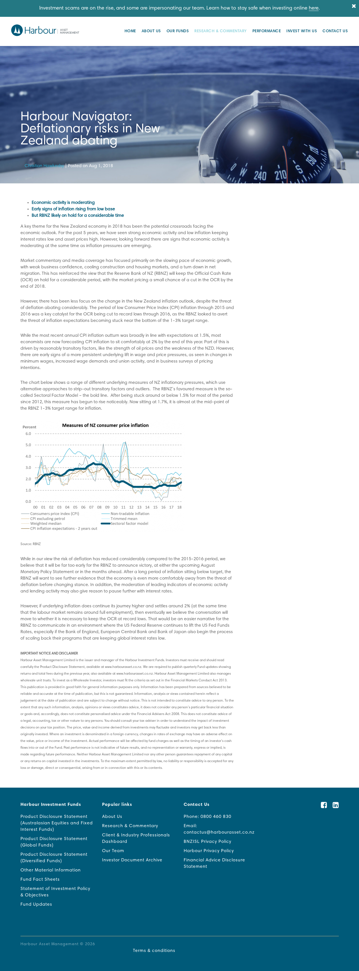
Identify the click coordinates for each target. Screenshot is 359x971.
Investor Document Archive (132, 860)
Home (130, 31)
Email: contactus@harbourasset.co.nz (219, 829)
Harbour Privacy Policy (209, 851)
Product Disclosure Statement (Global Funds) (54, 842)
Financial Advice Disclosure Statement (214, 863)
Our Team (113, 851)
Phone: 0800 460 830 (207, 817)
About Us (151, 31)
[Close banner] (354, 6)
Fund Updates (36, 904)
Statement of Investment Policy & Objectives (55, 892)
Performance (266, 31)
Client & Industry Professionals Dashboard (136, 838)
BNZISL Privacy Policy (207, 841)
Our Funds (178, 31)
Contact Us (335, 31)
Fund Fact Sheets (40, 879)
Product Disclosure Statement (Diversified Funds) (54, 857)
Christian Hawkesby (44, 166)
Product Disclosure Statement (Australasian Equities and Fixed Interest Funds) (56, 823)
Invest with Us (301, 31)
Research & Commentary (220, 31)
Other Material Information (50, 870)
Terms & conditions (154, 951)
